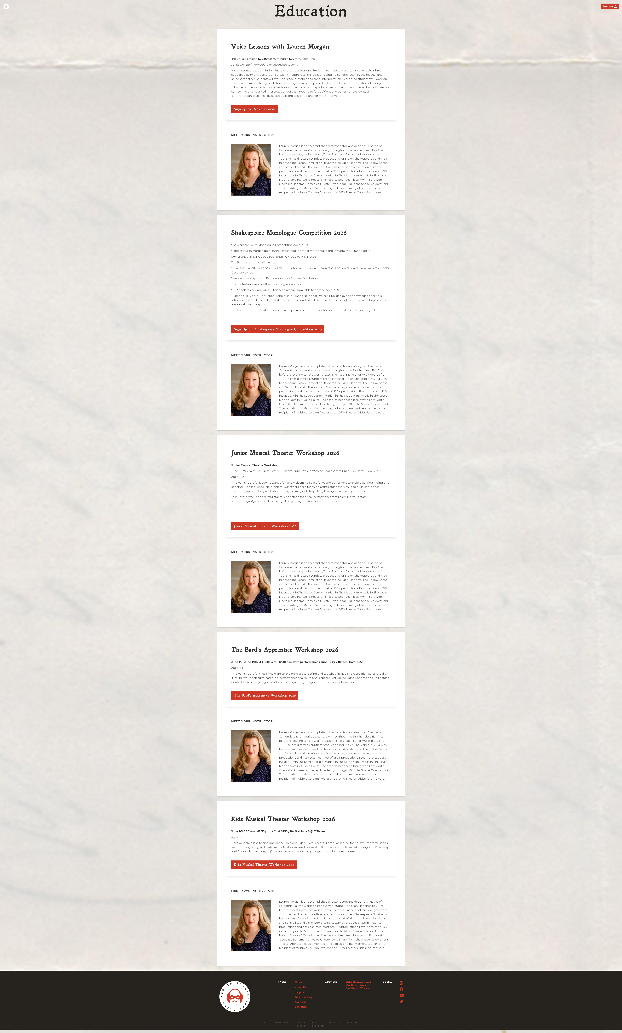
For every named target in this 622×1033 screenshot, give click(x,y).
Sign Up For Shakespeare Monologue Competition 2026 (278, 329)
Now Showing (303, 997)
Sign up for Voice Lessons (255, 109)
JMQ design (316, 1026)
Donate (610, 6)
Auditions (300, 1002)
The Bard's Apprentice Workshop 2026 (265, 695)
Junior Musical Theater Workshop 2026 (265, 526)
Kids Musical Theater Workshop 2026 (264, 864)
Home (298, 982)
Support (299, 992)
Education (300, 1006)
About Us (300, 987)
